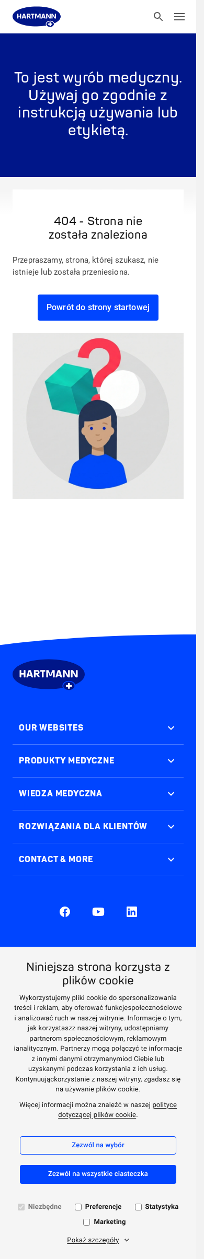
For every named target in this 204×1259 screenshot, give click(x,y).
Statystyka (162, 1207)
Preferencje (103, 1207)
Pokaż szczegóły (93, 1240)
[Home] (36, 16)
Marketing (110, 1222)
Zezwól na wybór (98, 1145)
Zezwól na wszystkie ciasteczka (98, 1174)
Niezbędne (45, 1207)
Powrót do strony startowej (98, 307)
